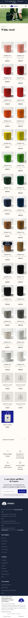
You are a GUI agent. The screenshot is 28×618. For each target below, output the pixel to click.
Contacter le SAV (18, 509)
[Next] (26, 2)
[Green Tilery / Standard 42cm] (21, 158)
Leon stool (3, 538)
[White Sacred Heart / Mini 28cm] (7, 334)
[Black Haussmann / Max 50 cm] (21, 291)
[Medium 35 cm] (21, 378)
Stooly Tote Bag (7, 424)
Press (2, 577)
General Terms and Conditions (8, 590)
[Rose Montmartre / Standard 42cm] (21, 48)
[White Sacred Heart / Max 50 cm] (21, 356)
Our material (4, 571)
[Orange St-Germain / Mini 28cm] (7, 113)
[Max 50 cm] (21, 397)
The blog (3, 568)
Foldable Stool (7, 57)
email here (20, 530)
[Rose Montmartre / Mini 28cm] (7, 48)
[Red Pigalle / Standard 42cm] (21, 70)
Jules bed (3, 543)
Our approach (4, 563)
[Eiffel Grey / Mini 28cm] (7, 313)
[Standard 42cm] (7, 397)
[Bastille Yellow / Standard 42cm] (21, 135)
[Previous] (1, 2)
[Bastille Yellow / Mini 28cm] (7, 135)
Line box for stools (7, 385)
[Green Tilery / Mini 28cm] (7, 158)
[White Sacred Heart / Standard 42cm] (21, 334)
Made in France (5, 574)
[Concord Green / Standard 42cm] (21, 180)
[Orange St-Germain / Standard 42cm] (21, 113)
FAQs (2, 593)
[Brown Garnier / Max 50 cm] (21, 247)
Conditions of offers (6, 584)
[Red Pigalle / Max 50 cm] (21, 92)
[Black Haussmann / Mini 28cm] (7, 269)
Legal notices (4, 587)
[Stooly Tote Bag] (7, 417)
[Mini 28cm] (7, 378)
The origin (3, 560)
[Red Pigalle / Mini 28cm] (7, 70)
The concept (4, 549)
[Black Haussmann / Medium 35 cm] (7, 291)
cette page (21, 458)
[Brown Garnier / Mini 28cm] (7, 224)
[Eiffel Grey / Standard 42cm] (21, 313)
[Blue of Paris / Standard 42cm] (21, 202)
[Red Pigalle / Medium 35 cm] (7, 92)
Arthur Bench (4, 541)
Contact (3, 565)
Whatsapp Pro (4, 530)
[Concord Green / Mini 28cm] (7, 180)
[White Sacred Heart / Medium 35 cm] (7, 356)
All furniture (4, 546)
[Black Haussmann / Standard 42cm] (21, 269)
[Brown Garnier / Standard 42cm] (21, 224)
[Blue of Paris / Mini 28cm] (7, 202)
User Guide (4, 552)
